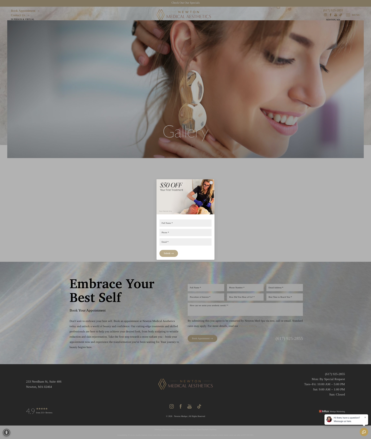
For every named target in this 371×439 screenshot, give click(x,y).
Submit (167, 253)
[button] (6, 432)
